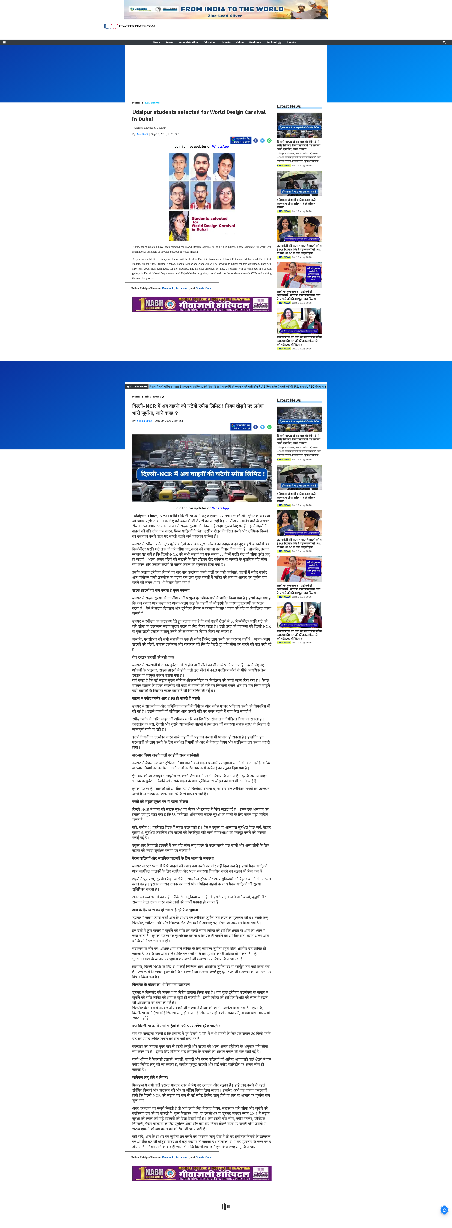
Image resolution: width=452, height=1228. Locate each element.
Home (136, 102)
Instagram (182, 288)
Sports (226, 42)
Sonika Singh (144, 420)
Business (255, 42)
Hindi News (153, 396)
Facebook (168, 288)
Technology (273, 42)
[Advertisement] (226, 69)
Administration (188, 42)
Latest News (289, 106)
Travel (170, 42)
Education (210, 42)
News (156, 42)
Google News (203, 288)
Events (291, 42)
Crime (240, 42)
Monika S (142, 134)
